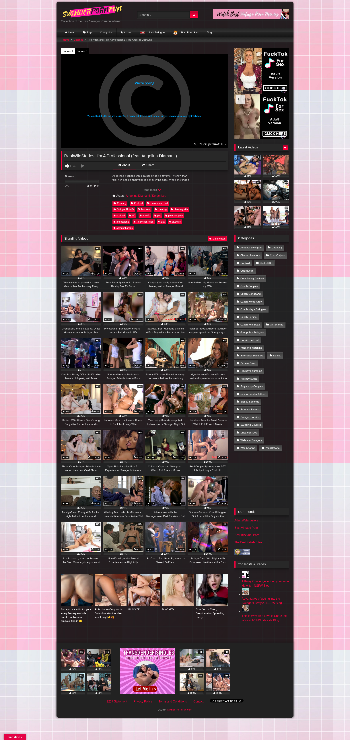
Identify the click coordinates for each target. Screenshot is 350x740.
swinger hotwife (124, 228)
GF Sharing (276, 324)
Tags (89, 32)
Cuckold (138, 203)
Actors (127, 32)
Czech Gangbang (250, 293)
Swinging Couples (250, 424)
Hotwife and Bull (159, 203)
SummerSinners (249, 409)
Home (71, 32)
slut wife (176, 221)
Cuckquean (247, 270)
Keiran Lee (159, 195)
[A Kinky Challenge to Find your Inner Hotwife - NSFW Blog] (245, 576)
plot (159, 215)
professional (122, 221)
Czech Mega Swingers (253, 309)
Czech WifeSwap (250, 324)
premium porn (175, 215)
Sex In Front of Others (253, 393)
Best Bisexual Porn (246, 535)
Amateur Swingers (251, 247)
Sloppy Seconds (249, 401)
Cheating (78, 39)
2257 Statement (117, 701)
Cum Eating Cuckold (252, 278)
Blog (209, 32)
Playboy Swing (248, 378)
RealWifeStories (145, 221)
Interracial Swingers (251, 355)
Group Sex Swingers (252, 332)
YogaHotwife (272, 447)
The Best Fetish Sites (248, 542)
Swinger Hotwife (125, 209)
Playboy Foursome (251, 370)
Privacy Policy (143, 701)
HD (133, 215)
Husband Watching (251, 347)
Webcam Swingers (251, 440)
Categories (106, 32)
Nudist (277, 355)
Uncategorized (248, 432)
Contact (198, 701)
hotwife (146, 215)
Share (150, 165)
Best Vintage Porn (246, 527)
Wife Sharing (247, 447)
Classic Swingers (250, 255)
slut (163, 221)
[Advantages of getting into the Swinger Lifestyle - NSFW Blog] (245, 594)
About (126, 165)
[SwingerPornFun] (93, 12)
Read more (150, 189)
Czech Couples (249, 286)
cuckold (120, 215)
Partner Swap (248, 363)
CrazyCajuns (277, 255)
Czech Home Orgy (251, 301)
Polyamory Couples (251, 386)
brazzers (145, 209)
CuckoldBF (266, 263)
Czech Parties (248, 316)
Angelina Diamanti (138, 195)
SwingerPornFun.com (179, 709)
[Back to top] (339, 729)
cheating (162, 209)
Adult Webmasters (246, 520)
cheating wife (181, 209)
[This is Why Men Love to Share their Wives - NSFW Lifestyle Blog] (245, 611)
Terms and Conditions (173, 701)
